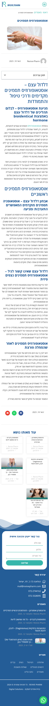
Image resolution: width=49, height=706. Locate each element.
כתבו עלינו (28, 671)
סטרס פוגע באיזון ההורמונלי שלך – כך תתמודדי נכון (12, 472)
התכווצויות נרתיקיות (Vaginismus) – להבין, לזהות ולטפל (37, 461)
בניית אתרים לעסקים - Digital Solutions (24, 689)
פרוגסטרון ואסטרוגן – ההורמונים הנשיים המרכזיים (37, 440)
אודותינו (40, 662)
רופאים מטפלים (37, 667)
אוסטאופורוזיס (34, 125)
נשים (21, 662)
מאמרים (38, 12)
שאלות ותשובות (20, 667)
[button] (44, 4)
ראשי (45, 12)
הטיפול (30, 662)
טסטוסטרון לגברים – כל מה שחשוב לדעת (12, 439)
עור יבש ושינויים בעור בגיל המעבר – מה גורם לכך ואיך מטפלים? (37, 503)
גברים (12, 662)
